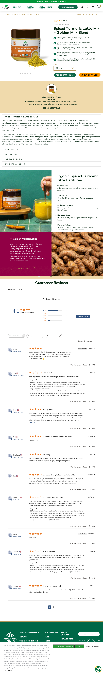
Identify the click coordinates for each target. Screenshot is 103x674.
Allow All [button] (79, 646)
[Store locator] (82, 8)
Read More (23, 268)
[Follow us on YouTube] (93, 640)
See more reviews (51, 108)
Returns (23, 637)
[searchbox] (15, 335)
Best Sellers (42, 7)
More (49, 7)
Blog (46, 637)
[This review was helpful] (89, 365)
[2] (57, 607)
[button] (92, 646)
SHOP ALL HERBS (68, 7)
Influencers (67, 639)
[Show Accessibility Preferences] (98, 669)
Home (8, 14)
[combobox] (35, 336)
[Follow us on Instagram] (83, 640)
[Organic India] (6, 7)
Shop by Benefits (30, 7)
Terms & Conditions (29, 641)
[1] (46, 607)
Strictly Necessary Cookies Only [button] (64, 646)
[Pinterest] (98, 640)
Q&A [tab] (20, 289)
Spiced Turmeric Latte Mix (26, 14)
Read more (33, 422)
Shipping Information (30, 633)
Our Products (51, 633)
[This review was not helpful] (93, 365)
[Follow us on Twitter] (88, 640)
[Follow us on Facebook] (79, 640)
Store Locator (65, 634)
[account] (93, 8)
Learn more (8, 670)
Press (47, 641)
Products (17, 7)
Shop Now (89, 634)
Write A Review (83, 316)
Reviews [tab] (11, 289)
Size (56, 64)
